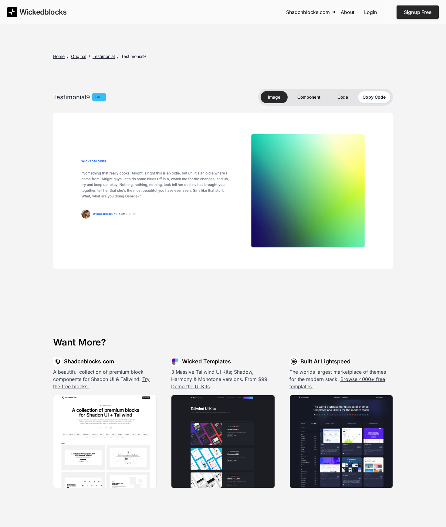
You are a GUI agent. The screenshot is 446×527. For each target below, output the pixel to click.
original (78, 56)
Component (308, 97)
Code (342, 97)
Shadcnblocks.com (308, 12)
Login (370, 12)
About (347, 12)
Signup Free (417, 12)
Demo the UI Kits (190, 386)
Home (59, 56)
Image (274, 97)
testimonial (104, 56)
